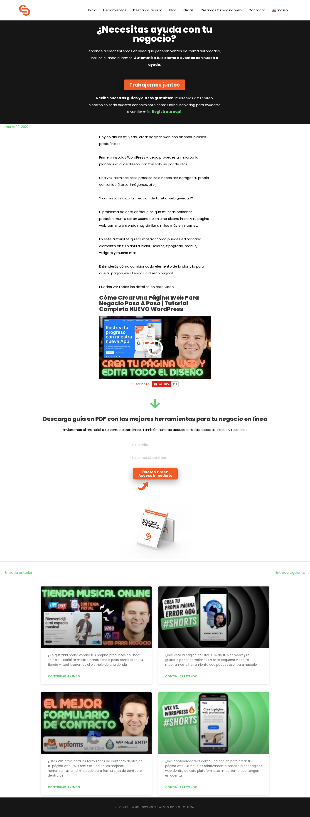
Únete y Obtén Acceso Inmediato (155, 474)
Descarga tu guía (147, 10)
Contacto (256, 10)
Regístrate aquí (167, 111)
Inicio (92, 10)
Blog (173, 10)
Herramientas (114, 10)
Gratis (188, 10)
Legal (191, 807)
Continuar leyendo (64, 676)
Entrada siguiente (293, 572)
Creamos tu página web (221, 10)
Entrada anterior (16, 572)
